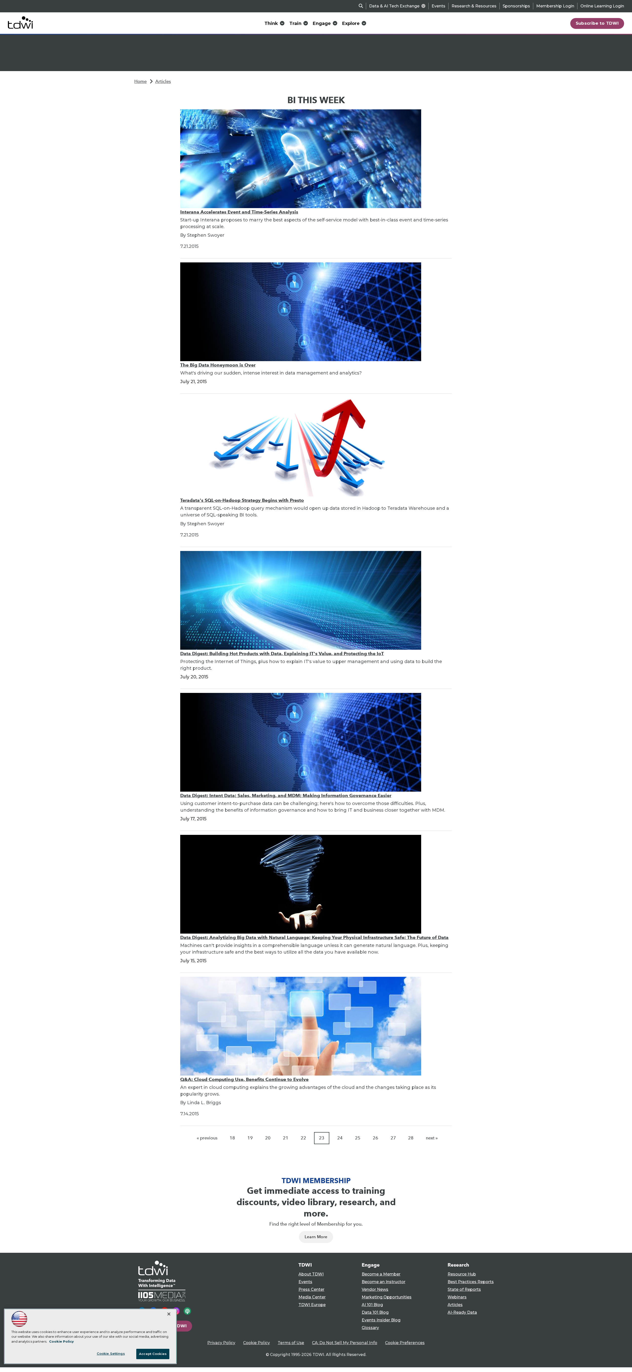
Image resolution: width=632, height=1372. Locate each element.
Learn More (316, 1236)
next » (432, 1138)
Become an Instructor (383, 1281)
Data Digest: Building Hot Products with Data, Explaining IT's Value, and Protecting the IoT (282, 653)
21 (285, 1138)
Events (438, 6)
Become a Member (381, 1274)
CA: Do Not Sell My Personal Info (344, 1342)
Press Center (311, 1289)
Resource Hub (462, 1274)
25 (357, 1138)
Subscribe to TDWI (597, 23)
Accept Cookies (153, 1354)
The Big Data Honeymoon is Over (218, 365)
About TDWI (311, 1274)
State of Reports (464, 1289)
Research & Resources (474, 6)
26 (375, 1138)
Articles (163, 81)
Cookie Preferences (405, 1342)
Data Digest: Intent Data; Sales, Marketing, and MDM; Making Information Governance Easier (285, 795)
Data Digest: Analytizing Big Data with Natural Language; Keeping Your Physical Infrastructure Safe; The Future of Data (314, 937)
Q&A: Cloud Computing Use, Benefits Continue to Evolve (244, 1079)
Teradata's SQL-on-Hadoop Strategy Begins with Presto (242, 500)
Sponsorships (516, 6)
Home (140, 81)
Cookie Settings (111, 1353)
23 (321, 1138)
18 (232, 1138)
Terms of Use (291, 1342)
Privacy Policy (221, 1342)
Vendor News (375, 1289)
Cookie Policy (256, 1342)
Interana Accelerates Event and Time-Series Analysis (239, 212)
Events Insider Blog (381, 1320)
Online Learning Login (602, 6)
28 (411, 1138)
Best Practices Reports (471, 1281)
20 (268, 1138)
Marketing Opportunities (387, 1297)
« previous (207, 1138)
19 (250, 1138)
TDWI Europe (312, 1304)
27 (393, 1138)
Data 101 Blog (375, 1312)
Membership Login (555, 6)
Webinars (457, 1297)
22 (303, 1138)
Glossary (370, 1327)
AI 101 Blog (372, 1304)
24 (340, 1138)
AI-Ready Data (462, 1312)
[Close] (168, 1314)
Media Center (312, 1297)
